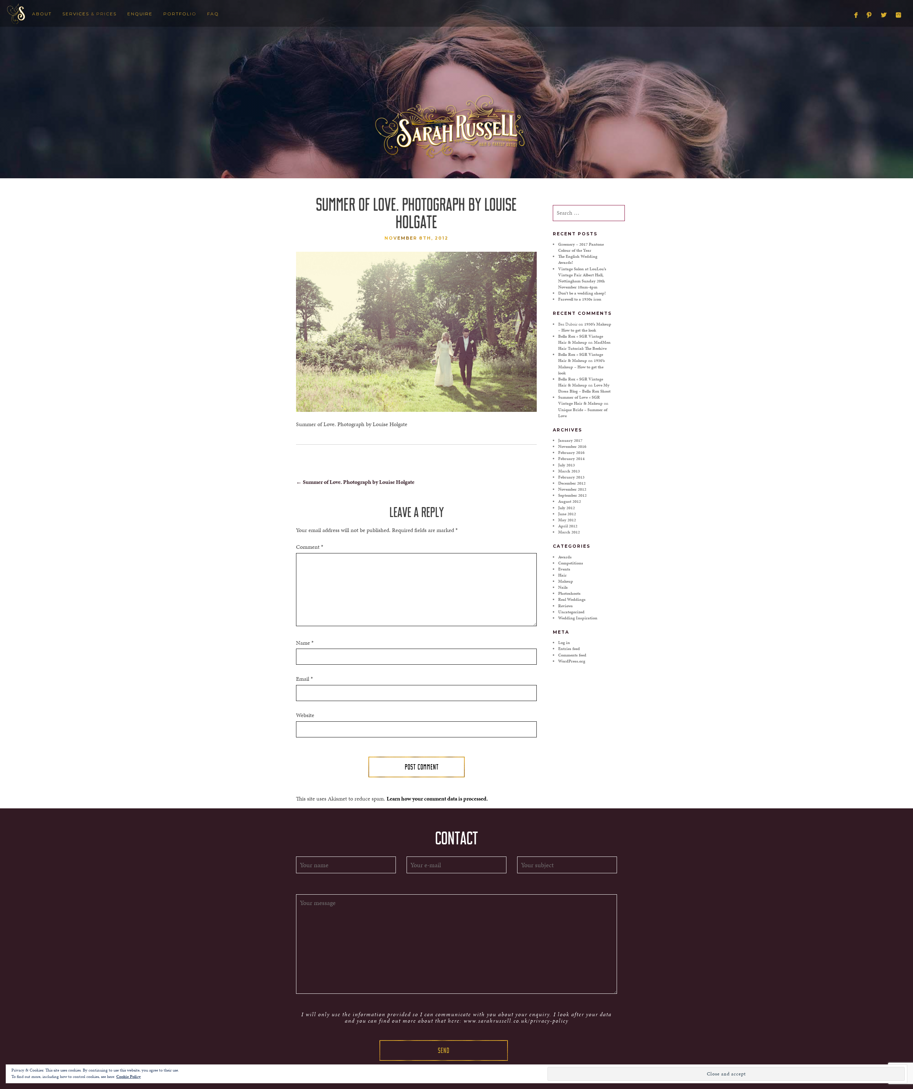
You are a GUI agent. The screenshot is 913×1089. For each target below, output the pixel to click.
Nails (563, 587)
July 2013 (566, 465)
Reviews (565, 606)
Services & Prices (89, 13)
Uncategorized (571, 612)
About (42, 13)
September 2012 (572, 495)
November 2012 (572, 489)
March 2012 (569, 532)
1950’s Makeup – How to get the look (584, 327)
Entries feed (569, 648)
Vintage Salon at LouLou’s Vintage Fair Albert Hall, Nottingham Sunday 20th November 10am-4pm (582, 278)
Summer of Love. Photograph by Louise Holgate (355, 482)
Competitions (570, 563)
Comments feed (572, 655)
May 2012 (567, 520)
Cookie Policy (128, 1076)
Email (304, 679)
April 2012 (567, 526)
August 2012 (569, 501)
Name (304, 643)
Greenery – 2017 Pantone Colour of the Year (581, 247)
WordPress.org (571, 661)
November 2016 (572, 446)
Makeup (565, 581)
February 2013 (571, 477)
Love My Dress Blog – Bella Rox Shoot (584, 388)
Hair (562, 575)
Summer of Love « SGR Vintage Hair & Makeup (580, 400)
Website (305, 715)
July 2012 (566, 508)
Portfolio (180, 13)
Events (564, 569)
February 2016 (571, 452)
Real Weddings (572, 599)
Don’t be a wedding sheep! (582, 293)
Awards (565, 557)
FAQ (213, 13)
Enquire (140, 13)
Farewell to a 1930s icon (579, 299)
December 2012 (572, 483)
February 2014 (571, 458)
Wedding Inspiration (577, 618)
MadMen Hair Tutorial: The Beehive (584, 345)
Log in (564, 642)
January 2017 (570, 440)
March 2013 (569, 471)
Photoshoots (569, 593)
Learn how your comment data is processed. (437, 798)
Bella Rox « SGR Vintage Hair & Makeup (580, 339)
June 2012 (567, 514)
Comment (309, 547)
